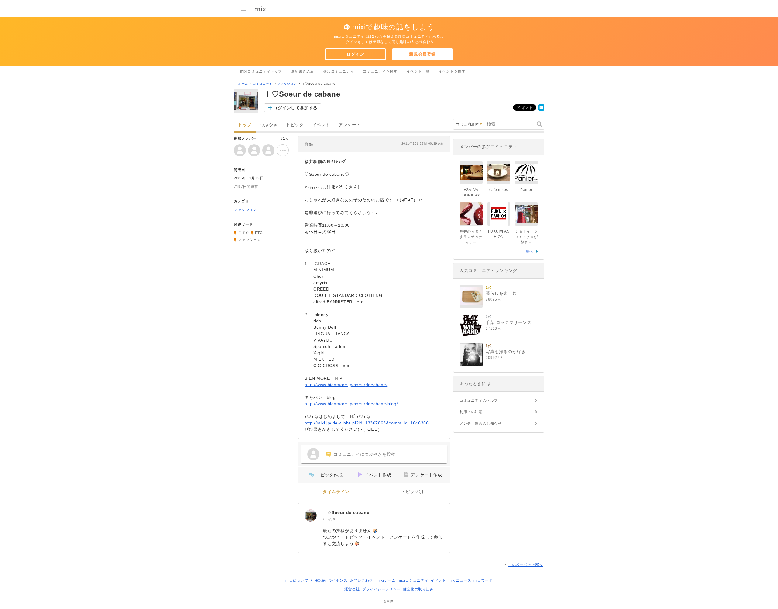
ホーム (243, 83)
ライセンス (338, 580)
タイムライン (336, 491)
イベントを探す (452, 71)
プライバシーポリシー (381, 589)
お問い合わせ (361, 580)
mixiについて (296, 580)
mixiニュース (460, 580)
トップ (244, 125)
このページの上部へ (525, 565)
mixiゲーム (386, 580)
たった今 (329, 519)
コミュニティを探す (380, 71)
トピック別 (412, 491)
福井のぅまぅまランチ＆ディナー (471, 236)
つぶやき (268, 125)
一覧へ (527, 251)
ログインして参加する (295, 107)
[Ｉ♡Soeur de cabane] (311, 515)
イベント (321, 125)
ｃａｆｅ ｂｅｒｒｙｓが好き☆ (526, 236)
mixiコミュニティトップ (261, 71)
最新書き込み (302, 71)
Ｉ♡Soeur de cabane (346, 512)
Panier (526, 190)
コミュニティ (262, 83)
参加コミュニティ (338, 71)
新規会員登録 (422, 54)
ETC (259, 233)
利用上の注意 (471, 412)
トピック (295, 125)
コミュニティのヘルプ (479, 400)
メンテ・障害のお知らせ (481, 423)
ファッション (287, 83)
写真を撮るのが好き (505, 351)
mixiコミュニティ (413, 580)
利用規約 (318, 580)
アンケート (350, 125)
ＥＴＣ (244, 233)
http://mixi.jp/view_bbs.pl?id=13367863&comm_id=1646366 (367, 422)
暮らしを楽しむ (501, 293)
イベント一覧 (418, 71)
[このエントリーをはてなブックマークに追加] (541, 109)
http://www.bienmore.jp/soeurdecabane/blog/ (351, 403)
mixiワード (482, 580)
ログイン (355, 54)
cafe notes (498, 190)
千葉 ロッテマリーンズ (509, 322)
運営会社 (352, 589)
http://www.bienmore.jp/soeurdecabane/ (346, 384)
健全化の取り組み (418, 589)
